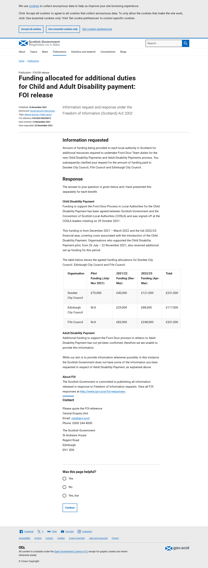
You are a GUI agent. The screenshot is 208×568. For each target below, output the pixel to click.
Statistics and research (83, 51)
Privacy (115, 538)
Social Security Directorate (42, 111)
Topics (33, 51)
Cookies (61, 538)
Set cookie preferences (97, 29)
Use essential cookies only (63, 29)
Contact (49, 538)
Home (21, 61)
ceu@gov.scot (80, 418)
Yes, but (74, 495)
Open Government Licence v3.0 (71, 551)
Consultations (107, 51)
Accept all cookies (31, 29)
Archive (37, 538)
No (70, 487)
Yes (71, 478)
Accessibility (24, 538)
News (45, 51)
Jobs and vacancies (98, 538)
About (22, 51)
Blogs (123, 51)
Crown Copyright (77, 538)
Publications (59, 51)
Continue (70, 507)
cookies (34, 6)
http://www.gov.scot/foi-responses (102, 391)
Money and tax (32, 114)
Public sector (46, 114)
